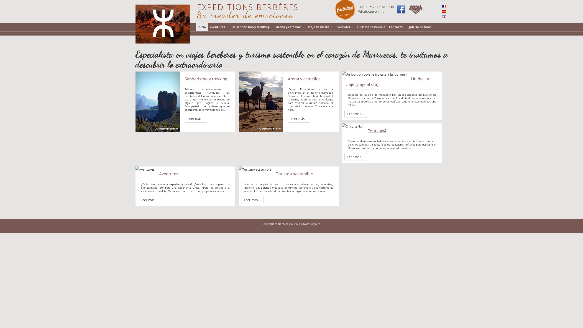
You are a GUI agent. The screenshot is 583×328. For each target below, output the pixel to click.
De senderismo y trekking (251, 27)
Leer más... (196, 118)
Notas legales (311, 224)
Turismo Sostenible (371, 27)
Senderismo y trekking (206, 79)
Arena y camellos (289, 27)
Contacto (396, 27)
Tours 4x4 (343, 27)
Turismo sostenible (294, 174)
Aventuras (218, 27)
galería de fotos (420, 27)
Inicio (202, 27)
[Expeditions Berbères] (163, 24)
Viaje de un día (319, 27)
